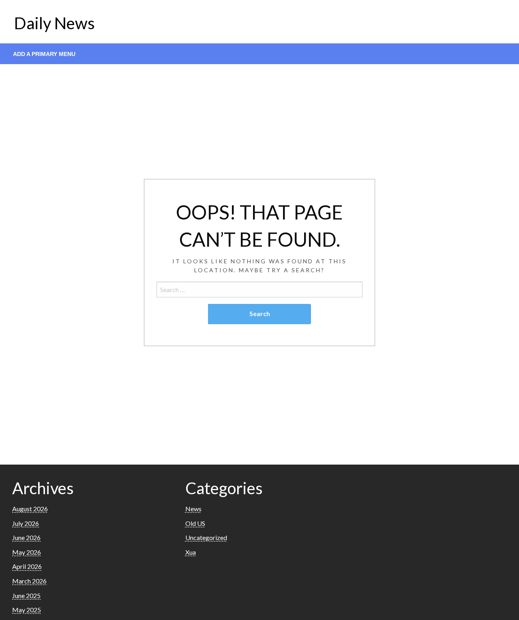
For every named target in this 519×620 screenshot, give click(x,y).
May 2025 (26, 610)
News (193, 508)
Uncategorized (206, 537)
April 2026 (27, 566)
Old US (195, 523)
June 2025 (26, 595)
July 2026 (25, 523)
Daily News (54, 23)
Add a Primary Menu (44, 54)
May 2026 (26, 552)
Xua (190, 552)
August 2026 (30, 508)
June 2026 (26, 537)
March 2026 (29, 581)
